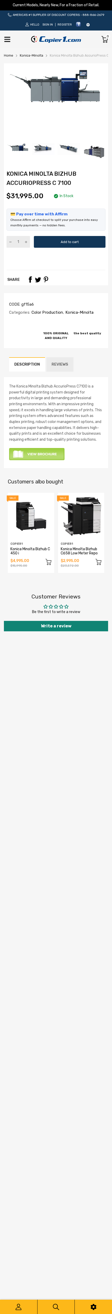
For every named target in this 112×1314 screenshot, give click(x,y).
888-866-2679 (93, 15)
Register (65, 24)
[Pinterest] (46, 279)
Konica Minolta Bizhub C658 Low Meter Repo (79, 551)
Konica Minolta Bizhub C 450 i (30, 551)
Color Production (46, 312)
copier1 (16, 544)
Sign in (47, 24)
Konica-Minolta (79, 312)
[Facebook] (78, 26)
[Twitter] (38, 279)
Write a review (56, 625)
